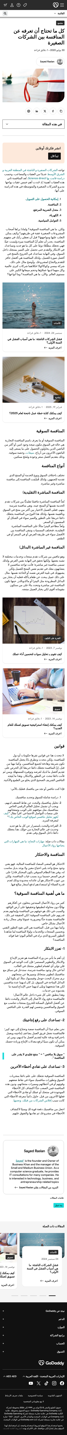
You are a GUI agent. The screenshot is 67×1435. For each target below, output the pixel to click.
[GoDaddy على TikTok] (46, 1384)
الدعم (62, 1319)
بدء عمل (58, 1205)
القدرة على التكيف (52, 638)
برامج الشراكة (57, 1335)
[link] (53, 111)
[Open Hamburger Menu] (63, 5)
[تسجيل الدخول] (12, 5)
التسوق (61, 1351)
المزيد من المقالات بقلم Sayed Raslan (38, 1187)
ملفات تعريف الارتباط (14, 1395)
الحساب (60, 1343)
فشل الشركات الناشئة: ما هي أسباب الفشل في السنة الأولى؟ (42, 1268)
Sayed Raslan (47, 61)
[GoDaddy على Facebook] (62, 1384)
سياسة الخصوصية (35, 1395)
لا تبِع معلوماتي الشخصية (33, 1401)
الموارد (61, 1327)
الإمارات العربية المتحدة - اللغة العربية (45, 1376)
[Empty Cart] (5, 5)
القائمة (61, 13)
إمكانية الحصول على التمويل (42, 199)
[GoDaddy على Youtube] (30, 1384)
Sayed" (20, 1160)
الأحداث (57, 323)
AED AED (11, 1376)
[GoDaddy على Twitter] (38, 1384)
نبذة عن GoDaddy (55, 1311)
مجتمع (59, 23)
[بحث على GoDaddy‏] (5, 13)
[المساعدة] (19, 5)
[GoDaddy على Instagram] (54, 1384)
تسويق (57, 709)
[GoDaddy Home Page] (52, 1363)
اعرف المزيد (51, 1280)
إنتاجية (57, 397)
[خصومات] (25, 5)
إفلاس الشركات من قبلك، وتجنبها (33, 1100)
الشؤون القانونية (55, 1395)
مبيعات (30, 452)
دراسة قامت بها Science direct (46, 178)
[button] (52, 1295)
